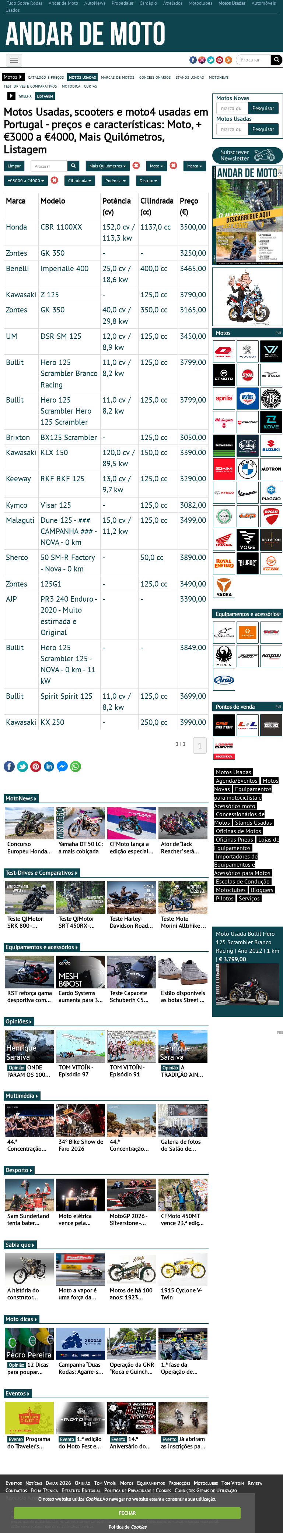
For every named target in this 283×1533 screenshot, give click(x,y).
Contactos (16, 1490)
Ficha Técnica (44, 1490)
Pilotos (225, 898)
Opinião (82, 1483)
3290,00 (193, 478)
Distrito (147, 180)
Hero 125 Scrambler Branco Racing (69, 373)
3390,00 (193, 452)
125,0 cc (153, 294)
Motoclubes (231, 889)
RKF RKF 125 (62, 478)
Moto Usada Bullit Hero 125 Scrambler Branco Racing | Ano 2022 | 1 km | (247, 946)
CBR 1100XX (61, 227)
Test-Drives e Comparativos (40, 872)
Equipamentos (151, 1483)
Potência (114, 180)
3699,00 (193, 696)
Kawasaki (21, 294)
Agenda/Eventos (237, 780)
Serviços (249, 898)
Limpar (14, 166)
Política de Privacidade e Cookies (137, 1490)
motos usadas (82, 77)
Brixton (18, 437)
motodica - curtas (79, 85)
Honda (16, 227)
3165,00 (193, 309)
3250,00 (193, 253)
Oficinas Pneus (234, 839)
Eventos (16, 1393)
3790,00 (193, 294)
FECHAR (127, 1513)
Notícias (33, 1483)
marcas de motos (117, 77)
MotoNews (19, 798)
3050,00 (193, 437)
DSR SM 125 (61, 336)
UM (11, 336)
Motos (126, 1483)
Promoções (179, 1483)
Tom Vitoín (105, 1483)
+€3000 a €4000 (24, 180)
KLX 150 (54, 452)
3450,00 (193, 336)
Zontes (16, 253)
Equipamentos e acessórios (40, 946)
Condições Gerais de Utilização (206, 1490)
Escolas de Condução (243, 881)
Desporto (17, 1169)
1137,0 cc (155, 227)
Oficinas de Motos (238, 831)
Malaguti (20, 520)
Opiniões (17, 1021)
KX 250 (52, 722)
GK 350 (52, 253)
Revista (255, 1483)
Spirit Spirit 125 (66, 696)
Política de (127, 1527)
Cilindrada (78, 180)
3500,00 (193, 227)
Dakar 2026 (58, 1483)
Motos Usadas (233, 772)
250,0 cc (153, 722)
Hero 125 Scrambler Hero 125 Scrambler (66, 410)
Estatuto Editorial (81, 1490)
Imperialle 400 (64, 268)
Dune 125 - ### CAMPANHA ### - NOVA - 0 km (69, 531)
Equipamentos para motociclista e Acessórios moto (243, 797)
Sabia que (18, 1244)
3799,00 (193, 362)
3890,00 (193, 557)
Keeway (18, 478)
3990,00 (193, 722)
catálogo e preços (46, 77)
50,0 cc (151, 557)
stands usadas (190, 77)
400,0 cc (153, 268)
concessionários (155, 77)
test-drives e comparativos (30, 85)
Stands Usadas (253, 822)
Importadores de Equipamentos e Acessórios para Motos (242, 865)
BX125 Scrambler (69, 437)
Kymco (16, 505)
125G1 (51, 583)
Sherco (17, 557)
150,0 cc (153, 452)
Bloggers (262, 889)
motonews (218, 77)
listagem (45, 95)
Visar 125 (56, 505)
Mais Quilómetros (106, 166)
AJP (11, 599)
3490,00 (193, 583)
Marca (193, 166)
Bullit (15, 362)
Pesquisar (263, 108)
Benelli (17, 268)
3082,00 (193, 505)
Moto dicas (19, 1319)
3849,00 (193, 647)
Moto (155, 166)
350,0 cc (153, 309)
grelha (25, 95)
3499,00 (193, 520)
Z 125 (50, 294)
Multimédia (20, 1095)
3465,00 (193, 268)
